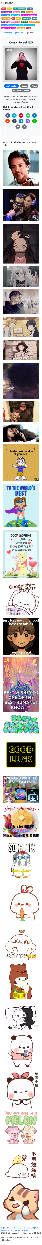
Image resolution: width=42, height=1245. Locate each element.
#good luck (9, 770)
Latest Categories (21, 1230)
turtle (30, 9)
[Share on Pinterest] (21, 115)
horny (34, 18)
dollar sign (6, 18)
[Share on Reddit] (7, 121)
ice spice (25, 22)
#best (24, 86)
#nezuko (8, 261)
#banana (8, 1144)
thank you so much (9, 28)
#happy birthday (11, 702)
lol (13, 18)
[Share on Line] (34, 121)
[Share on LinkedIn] (34, 115)
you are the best (19, 9)
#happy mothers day (12, 524)
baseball (21, 28)
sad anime (15, 15)
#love (7, 1027)
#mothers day (10, 521)
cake (28, 28)
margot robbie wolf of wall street (22, 25)
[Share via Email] (17, 126)
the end (5, 25)
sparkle (16, 12)
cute (9, 9)
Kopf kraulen (18, 33)
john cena (26, 18)
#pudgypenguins (11, 989)
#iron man (8, 184)
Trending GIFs (33, 1227)
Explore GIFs (6, 1227)
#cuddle (8, 311)
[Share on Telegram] (21, 121)
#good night (9, 613)
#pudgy (7, 993)
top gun (5, 22)
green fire (5, 15)
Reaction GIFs (19, 1227)
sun (23, 12)
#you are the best (21, 90)
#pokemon (8, 800)
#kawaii (7, 872)
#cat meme (9, 1213)
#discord (8, 392)
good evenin (14, 22)
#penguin (8, 869)
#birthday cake (10, 709)
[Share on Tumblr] (14, 121)
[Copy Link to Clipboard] (24, 126)
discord (29, 12)
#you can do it (10, 474)
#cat (6, 396)
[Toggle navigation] (38, 3)
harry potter (6, 12)
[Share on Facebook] (7, 115)
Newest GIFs (6, 1230)
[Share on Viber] (28, 121)
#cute (34, 86)
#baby (7, 876)
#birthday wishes (11, 706)
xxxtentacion (35, 22)
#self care (8, 478)
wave (18, 18)
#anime (7, 334)
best (3, 9)
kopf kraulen (11, 86)
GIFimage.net (7, 33)
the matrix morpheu (29, 15)
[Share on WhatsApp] (28, 115)
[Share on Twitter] (14, 115)
